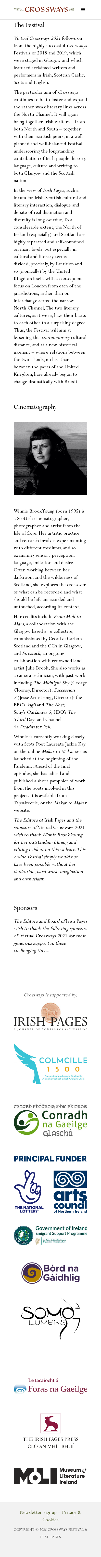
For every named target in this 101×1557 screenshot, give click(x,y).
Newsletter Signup (38, 1513)
